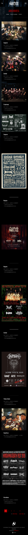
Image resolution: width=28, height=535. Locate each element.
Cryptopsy (6, 104)
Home (7, 14)
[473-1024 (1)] (14, 369)
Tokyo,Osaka (7, 399)
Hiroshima (6, 497)
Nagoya (5, 200)
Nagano (5, 267)
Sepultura (6, 433)
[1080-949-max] (14, 419)
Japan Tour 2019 (9, 46)
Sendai (5, 74)
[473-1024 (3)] (14, 237)
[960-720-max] (14, 61)
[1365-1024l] (14, 92)
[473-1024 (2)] (14, 303)
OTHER (20, 435)
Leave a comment (14, 45)
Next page (21, 514)
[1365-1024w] (14, 30)
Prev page (15, 514)
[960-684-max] (14, 123)
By (10, 48)
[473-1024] (14, 468)
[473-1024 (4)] (14, 171)
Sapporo (6, 43)
